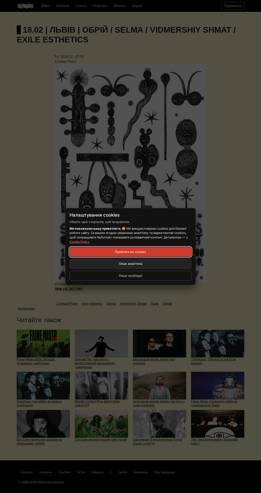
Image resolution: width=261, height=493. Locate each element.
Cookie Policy (79, 242)
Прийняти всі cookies (130, 252)
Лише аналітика (130, 264)
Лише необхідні (130, 276)
